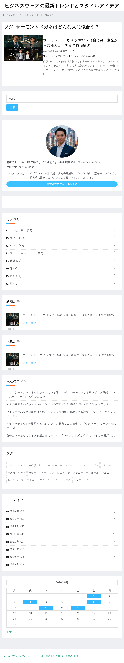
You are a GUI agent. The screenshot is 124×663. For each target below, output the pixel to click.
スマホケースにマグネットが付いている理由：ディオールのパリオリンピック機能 (57, 392)
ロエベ (61, 472)
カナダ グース (15, 480)
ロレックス (107, 465)
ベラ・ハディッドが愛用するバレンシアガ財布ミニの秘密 (42, 423)
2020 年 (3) (16, 556)
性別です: (52, 162)
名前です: (11, 162)
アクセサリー (20, 230)
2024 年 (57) (17, 526)
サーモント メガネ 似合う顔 (83, 56)
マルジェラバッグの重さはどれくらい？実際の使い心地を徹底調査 (47, 411)
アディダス (47, 472)
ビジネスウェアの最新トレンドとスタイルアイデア (62, 5)
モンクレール (67, 465)
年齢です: (36, 162)
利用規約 (45, 656)
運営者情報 (71, 656)
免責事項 (58, 656)
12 (46, 607)
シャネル (51, 465)
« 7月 (9, 631)
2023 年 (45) (17, 534)
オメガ (11, 472)
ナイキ (95, 465)
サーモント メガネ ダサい (57, 56)
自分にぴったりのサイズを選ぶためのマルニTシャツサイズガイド (47, 435)
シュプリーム (81, 480)
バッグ (16, 245)
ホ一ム (6, 656)
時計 (15, 260)
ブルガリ (31, 480)
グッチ (22, 472)
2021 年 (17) (17, 549)
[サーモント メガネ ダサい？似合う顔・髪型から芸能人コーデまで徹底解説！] (23, 60)
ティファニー (75, 472)
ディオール (92, 472)
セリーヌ (33, 472)
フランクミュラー (50, 480)
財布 (15, 276)
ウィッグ (17, 238)
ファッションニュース (26, 253)
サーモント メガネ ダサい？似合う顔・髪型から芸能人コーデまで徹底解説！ (80, 42)
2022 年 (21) (17, 541)
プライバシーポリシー (25, 656)
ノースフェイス (16, 465)
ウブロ (67, 480)
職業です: (70, 162)
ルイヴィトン (36, 465)
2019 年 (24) (17, 564)
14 (78, 607)
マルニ (105, 472)
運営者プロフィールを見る (62, 184)
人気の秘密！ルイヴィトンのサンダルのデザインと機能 (40, 404)
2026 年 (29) (17, 511)
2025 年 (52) (17, 518)
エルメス (83, 465)
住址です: (11, 167)
